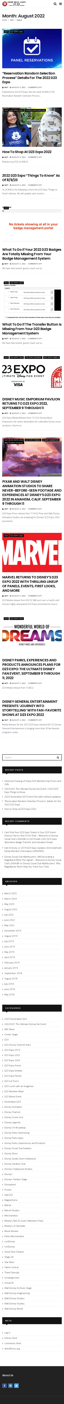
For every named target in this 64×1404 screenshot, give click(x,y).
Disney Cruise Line (13, 1117)
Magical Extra (10, 1199)
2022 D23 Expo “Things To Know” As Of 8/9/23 (31, 177)
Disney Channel (12, 1112)
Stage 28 (8, 1256)
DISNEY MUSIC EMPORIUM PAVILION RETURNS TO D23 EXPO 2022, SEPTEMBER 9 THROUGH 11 (31, 403)
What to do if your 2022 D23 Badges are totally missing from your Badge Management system (31, 254)
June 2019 (9, 946)
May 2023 (9, 903)
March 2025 (10, 893)
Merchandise (11, 1215)
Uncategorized (11, 1277)
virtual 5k (9, 1282)
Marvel (7, 1205)
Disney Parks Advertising (16, 1132)
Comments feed (12, 1343)
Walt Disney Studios (14, 443)
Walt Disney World (13, 1308)
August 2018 (10, 978)
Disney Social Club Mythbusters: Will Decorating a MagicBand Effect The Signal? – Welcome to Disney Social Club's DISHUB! (32, 860)
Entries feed (10, 1337)
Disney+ (8, 1174)
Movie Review (11, 1231)
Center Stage (11, 1034)
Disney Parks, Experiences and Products (24, 1143)
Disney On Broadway (15, 1127)
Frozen (7, 1189)
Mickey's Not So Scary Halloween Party (23, 1220)
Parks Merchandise (14, 1236)
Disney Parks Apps (13, 1137)
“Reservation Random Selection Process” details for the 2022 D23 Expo (29, 78)
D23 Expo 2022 (16, 32)
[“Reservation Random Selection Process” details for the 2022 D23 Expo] (32, 48)
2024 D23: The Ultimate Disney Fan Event (25, 1024)
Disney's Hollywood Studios (18, 1168)
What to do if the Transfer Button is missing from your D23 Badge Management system (31, 329)
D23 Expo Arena (12, 1065)
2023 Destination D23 (15, 1018)
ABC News (9, 1029)
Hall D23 (8, 1194)
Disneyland (10, 1184)
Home (4, 20)
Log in (7, 1332)
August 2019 (10, 935)
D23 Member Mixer (14, 1091)
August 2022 (10, 909)
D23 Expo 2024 (12, 1060)
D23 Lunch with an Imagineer (19, 1086)
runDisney (9, 1241)
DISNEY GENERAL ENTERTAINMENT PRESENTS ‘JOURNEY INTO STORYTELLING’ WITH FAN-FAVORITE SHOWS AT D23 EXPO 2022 (31, 708)
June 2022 (9, 919)
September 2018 (13, 973)
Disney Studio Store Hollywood (20, 1158)
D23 (6, 32)
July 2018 (9, 983)
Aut (6, 87)
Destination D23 (12, 1101)
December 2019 (12, 930)
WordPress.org (12, 1348)
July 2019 (9, 941)
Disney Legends (12, 1122)
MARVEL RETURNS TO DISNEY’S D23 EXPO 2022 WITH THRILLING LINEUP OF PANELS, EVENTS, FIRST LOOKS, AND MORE (30, 584)
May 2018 (9, 994)
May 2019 (9, 951)
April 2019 (9, 957)
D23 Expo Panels (51, 357)
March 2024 (10, 898)
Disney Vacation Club (15, 1163)
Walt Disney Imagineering (17, 1293)
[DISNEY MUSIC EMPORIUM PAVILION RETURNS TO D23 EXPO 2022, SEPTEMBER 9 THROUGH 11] (32, 374)
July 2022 (9, 914)
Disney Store (11, 1153)
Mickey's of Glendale (14, 1225)
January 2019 (11, 967)
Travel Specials (11, 1272)
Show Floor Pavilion (35, 110)
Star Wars (9, 1262)
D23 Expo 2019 (12, 1049)
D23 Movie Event (12, 1096)
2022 (12, 20)
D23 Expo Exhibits (33, 357)
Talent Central (11, 1267)
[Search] (58, 757)
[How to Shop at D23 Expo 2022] (32, 127)
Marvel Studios (11, 1210)
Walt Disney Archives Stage (18, 1287)
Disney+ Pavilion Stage (15, 1179)
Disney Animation (51, 440)
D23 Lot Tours (11, 1080)
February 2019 (11, 962)
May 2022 (9, 925)
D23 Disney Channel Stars (17, 1044)
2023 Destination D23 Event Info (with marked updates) (32, 796)
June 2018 (9, 989)
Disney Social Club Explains (18, 1148)
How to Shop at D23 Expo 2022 (26, 151)
